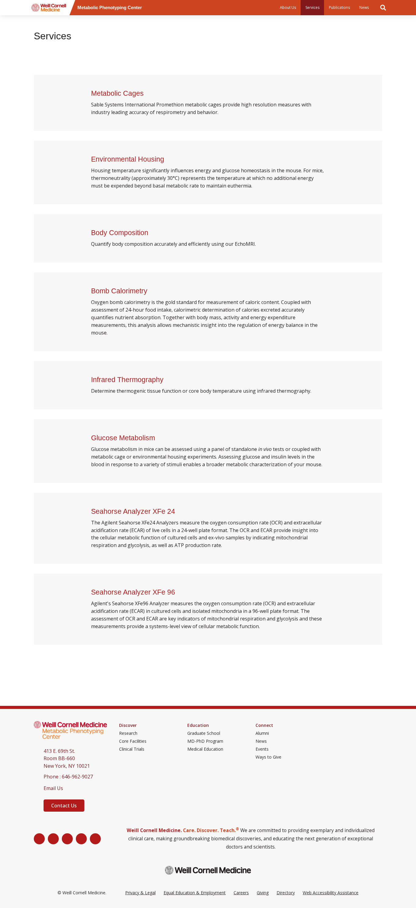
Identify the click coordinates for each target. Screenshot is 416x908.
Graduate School (203, 733)
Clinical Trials (131, 749)
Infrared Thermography (128, 380)
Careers (241, 892)
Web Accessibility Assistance (330, 892)
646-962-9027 (77, 776)
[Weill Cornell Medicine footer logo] (208, 870)
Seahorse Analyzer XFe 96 (134, 592)
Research (128, 733)
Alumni (262, 733)
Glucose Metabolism (124, 438)
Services (312, 7)
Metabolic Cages (118, 93)
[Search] (383, 7)
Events (262, 749)
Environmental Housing (128, 159)
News (364, 7)
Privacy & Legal (140, 892)
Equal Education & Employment (195, 892)
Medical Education (205, 749)
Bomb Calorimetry (120, 291)
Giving (263, 892)
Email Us (53, 788)
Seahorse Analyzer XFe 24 (134, 511)
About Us (288, 7)
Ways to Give (268, 757)
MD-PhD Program (205, 741)
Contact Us (64, 805)
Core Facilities (132, 741)
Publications (339, 7)
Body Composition (120, 233)
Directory (286, 892)
